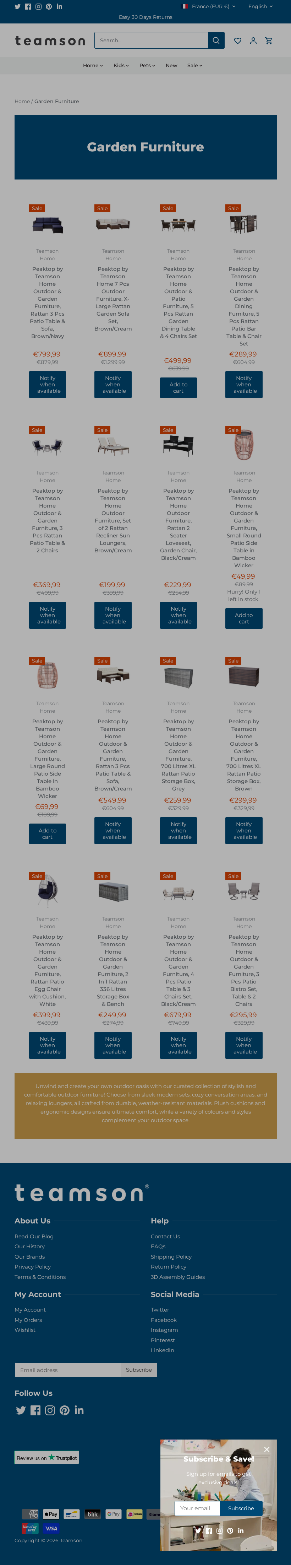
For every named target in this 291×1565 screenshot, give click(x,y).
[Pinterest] (230, 1530)
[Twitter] (198, 1530)
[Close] (267, 1449)
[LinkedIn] (241, 1530)
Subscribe (241, 1508)
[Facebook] (209, 1530)
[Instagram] (219, 1530)
